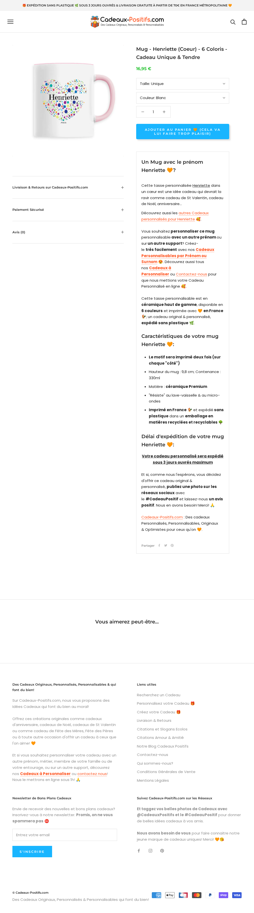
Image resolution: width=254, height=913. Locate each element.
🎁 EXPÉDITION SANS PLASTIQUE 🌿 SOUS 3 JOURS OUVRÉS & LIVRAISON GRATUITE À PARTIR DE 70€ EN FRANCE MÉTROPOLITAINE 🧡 (127, 5)
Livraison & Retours (154, 720)
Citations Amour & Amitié (160, 737)
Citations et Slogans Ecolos (162, 729)
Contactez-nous (191, 274)
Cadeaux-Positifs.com (162, 517)
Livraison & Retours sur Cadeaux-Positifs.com (50, 187)
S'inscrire (32, 852)
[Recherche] (233, 21)
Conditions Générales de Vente (166, 771)
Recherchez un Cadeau (158, 695)
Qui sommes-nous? (155, 763)
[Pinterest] (172, 545)
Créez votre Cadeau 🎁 (159, 712)
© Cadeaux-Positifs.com (30, 892)
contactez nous (92, 773)
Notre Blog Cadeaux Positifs (163, 746)
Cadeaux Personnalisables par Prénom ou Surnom (177, 256)
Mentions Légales (153, 780)
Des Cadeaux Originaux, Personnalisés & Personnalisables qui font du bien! (80, 899)
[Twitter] (165, 545)
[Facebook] (159, 545)
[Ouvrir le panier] (244, 22)
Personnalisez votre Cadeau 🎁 (166, 703)
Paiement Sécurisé (28, 210)
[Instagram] (150, 850)
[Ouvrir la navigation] (10, 22)
